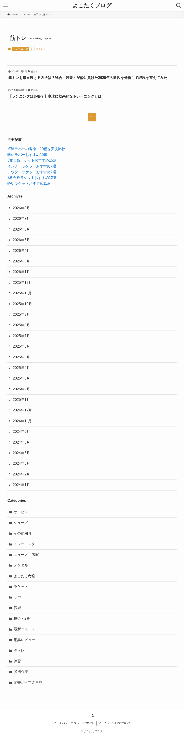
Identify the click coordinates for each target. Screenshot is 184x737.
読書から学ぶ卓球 (28, 682)
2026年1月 (21, 272)
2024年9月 (21, 431)
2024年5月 (21, 463)
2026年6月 (21, 229)
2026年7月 (21, 218)
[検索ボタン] (178, 5)
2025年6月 (21, 346)
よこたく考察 (24, 576)
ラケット (21, 586)
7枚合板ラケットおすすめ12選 (32, 178)
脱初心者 (21, 672)
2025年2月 (21, 389)
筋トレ (19, 650)
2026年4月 (21, 251)
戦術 (17, 608)
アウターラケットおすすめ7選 (31, 172)
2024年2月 (21, 474)
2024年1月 (21, 485)
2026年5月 (21, 240)
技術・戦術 (23, 618)
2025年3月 (21, 378)
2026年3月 (21, 261)
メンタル (21, 565)
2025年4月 (21, 368)
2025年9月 (21, 314)
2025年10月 (22, 304)
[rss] (92, 715)
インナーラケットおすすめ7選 (31, 166)
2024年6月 (21, 453)
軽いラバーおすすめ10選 (27, 155)
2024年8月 (21, 442)
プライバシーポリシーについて (73, 723)
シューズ (21, 523)
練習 (17, 661)
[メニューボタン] (5, 5)
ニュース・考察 (26, 555)
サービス (21, 512)
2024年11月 (22, 421)
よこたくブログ (92, 5)
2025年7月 (21, 336)
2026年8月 (21, 208)
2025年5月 (21, 357)
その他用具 (23, 533)
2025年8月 (21, 325)
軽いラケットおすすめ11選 (28, 183)
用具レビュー (24, 640)
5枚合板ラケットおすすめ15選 (32, 160)
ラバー (19, 597)
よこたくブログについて (115, 723)
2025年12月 (22, 282)
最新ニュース (24, 629)
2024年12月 (22, 410)
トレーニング (20, 48)
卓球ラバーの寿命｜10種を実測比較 (36, 149)
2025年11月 (22, 293)
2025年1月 (21, 400)
